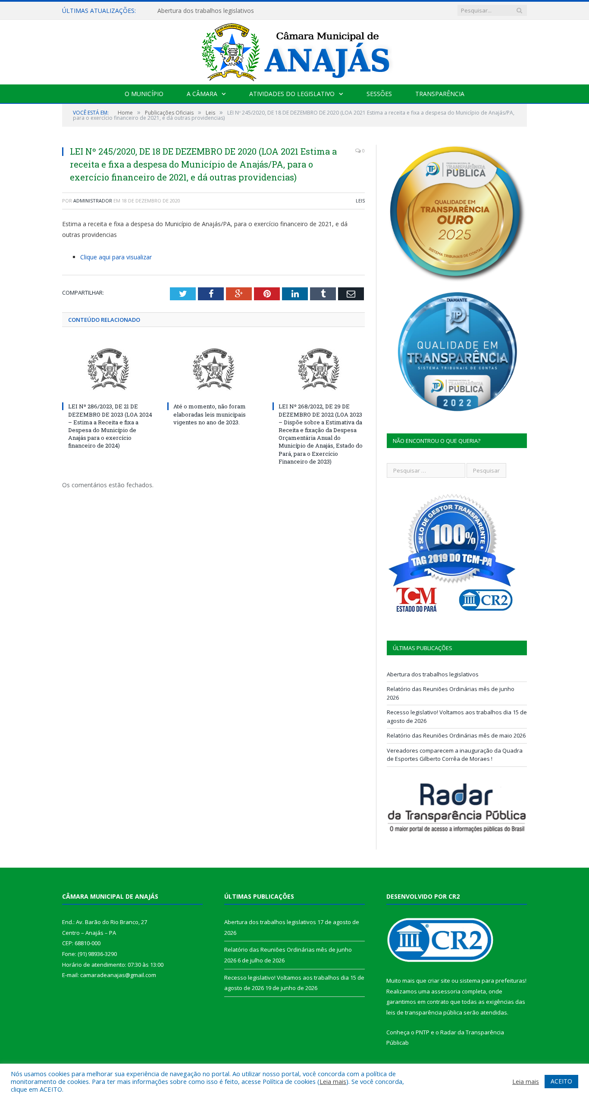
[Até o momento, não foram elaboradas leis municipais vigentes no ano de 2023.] (213, 369)
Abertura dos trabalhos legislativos (433, 674)
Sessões (379, 94)
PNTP (422, 1032)
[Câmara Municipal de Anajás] (294, 50)
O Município (144, 94)
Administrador (92, 200)
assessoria (446, 991)
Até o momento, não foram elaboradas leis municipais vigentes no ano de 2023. (209, 414)
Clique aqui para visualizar (116, 257)
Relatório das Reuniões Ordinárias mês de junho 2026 (232, 11)
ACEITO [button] (561, 1081)
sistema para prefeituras (492, 980)
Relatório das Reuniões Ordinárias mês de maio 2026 (456, 735)
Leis (360, 200)
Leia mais (333, 1081)
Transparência (439, 94)
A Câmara (202, 94)
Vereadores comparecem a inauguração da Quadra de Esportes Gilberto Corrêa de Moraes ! (455, 755)
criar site (439, 980)
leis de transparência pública (424, 1012)
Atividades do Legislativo (292, 94)
